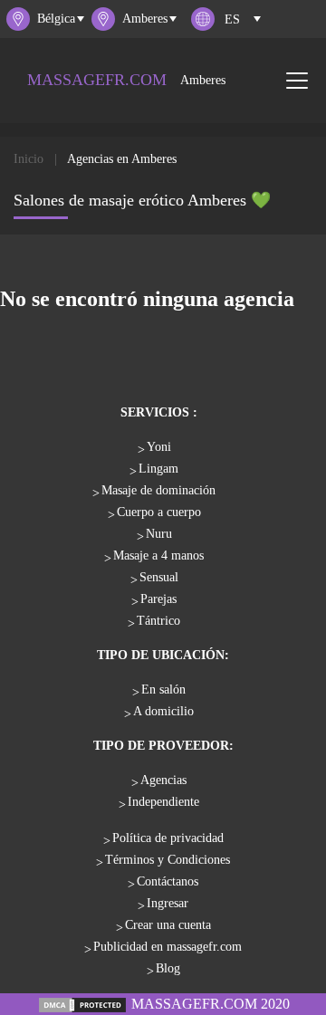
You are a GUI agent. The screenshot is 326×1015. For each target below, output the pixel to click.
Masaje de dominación (158, 490)
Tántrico (158, 620)
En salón (163, 689)
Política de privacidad (168, 838)
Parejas (158, 599)
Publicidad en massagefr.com (167, 946)
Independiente (163, 802)
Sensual (158, 577)
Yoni (159, 447)
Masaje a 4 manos (158, 555)
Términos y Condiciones (167, 860)
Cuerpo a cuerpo (159, 512)
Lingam (158, 468)
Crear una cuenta (168, 925)
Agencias (163, 780)
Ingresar (167, 903)
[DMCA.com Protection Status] (82, 1003)
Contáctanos (167, 881)
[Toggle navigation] (297, 80)
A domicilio (163, 711)
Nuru (159, 534)
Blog (168, 968)
